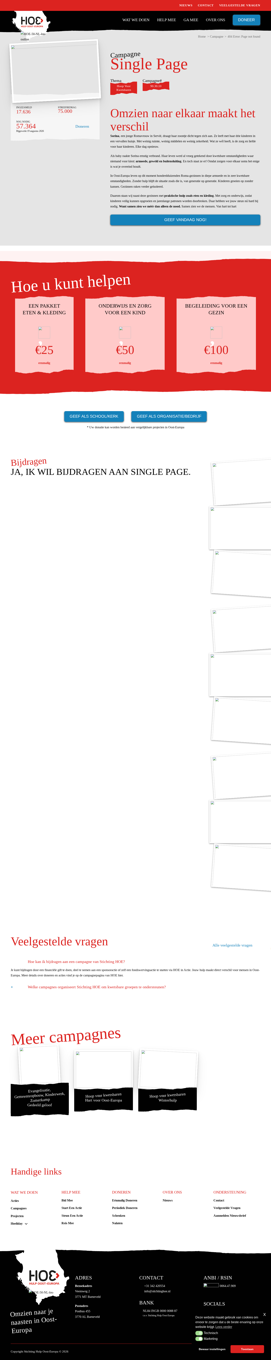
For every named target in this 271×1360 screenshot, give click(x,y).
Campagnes (19, 1208)
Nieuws (185, 5)
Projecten (17, 1216)
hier (120, 975)
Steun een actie (72, 1215)
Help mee (166, 20)
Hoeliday (17, 1223)
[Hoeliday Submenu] (26, 1223)
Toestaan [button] (247, 1349)
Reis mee (68, 1223)
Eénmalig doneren (124, 1200)
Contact (206, 5)
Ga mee (191, 20)
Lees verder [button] (223, 1327)
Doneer (246, 20)
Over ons (215, 20)
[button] (199, 1333)
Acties (15, 1200)
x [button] (264, 1314)
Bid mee (67, 1200)
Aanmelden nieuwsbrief (229, 1215)
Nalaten (117, 1223)
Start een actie (72, 1208)
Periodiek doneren (124, 1208)
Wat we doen (135, 20)
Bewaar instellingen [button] (212, 1349)
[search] (172, 6)
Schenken (118, 1215)
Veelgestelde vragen (239, 5)
